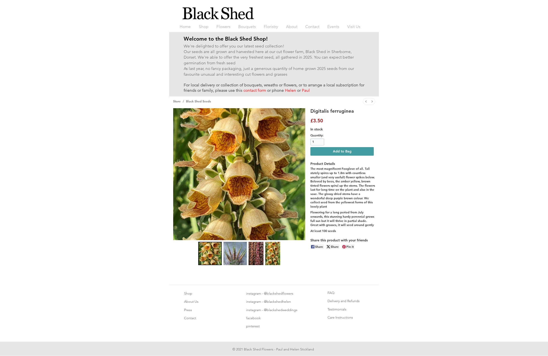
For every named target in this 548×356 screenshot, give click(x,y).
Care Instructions (340, 317)
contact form (254, 90)
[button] (223, 26)
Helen (290, 90)
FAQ (331, 293)
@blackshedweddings (280, 310)
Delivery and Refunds (344, 301)
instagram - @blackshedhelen (268, 302)
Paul (306, 90)
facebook (253, 318)
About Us (191, 302)
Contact (190, 318)
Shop (188, 293)
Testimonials (337, 309)
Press (188, 310)
